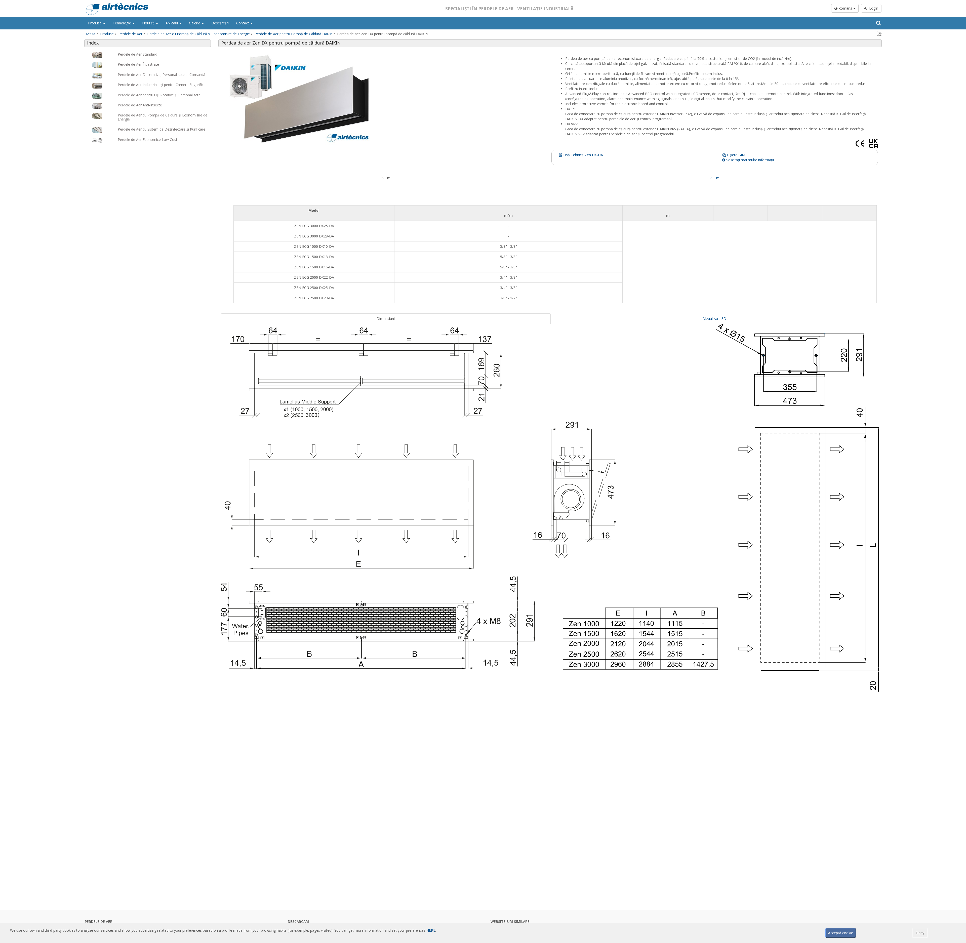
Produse (95, 23)
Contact (243, 23)
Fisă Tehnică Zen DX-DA (582, 154)
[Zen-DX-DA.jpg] (385, 99)
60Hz (714, 178)
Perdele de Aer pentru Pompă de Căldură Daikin (293, 33)
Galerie (195, 23)
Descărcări (220, 23)
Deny (920, 932)
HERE (430, 930)
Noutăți (148, 23)
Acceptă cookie (840, 932)
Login (872, 8)
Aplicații (172, 23)
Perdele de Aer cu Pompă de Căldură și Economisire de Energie (198, 33)
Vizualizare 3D (714, 318)
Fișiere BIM (735, 154)
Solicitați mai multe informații (749, 159)
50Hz (385, 178)
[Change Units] (879, 33)
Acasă (90, 33)
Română (845, 8)
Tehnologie (122, 23)
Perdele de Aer (130, 33)
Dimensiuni (386, 318)
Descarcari (298, 921)
